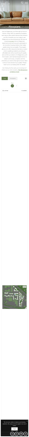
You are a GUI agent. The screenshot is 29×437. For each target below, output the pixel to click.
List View (6, 90)
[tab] (5, 78)
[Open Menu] (26, 3)
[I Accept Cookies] (27, 421)
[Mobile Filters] (25, 78)
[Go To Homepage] (5, 3)
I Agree (14, 428)
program (12, 41)
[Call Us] (22, 2)
